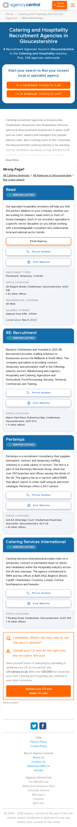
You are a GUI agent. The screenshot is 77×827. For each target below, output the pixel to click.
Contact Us (38, 761)
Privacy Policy (38, 741)
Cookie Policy (38, 746)
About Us (38, 757)
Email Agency (38, 241)
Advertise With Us (38, 766)
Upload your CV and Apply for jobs (38, 691)
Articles (38, 770)
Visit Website (41, 262)
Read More (12, 160)
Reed (11, 190)
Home (9, 14)
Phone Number (41, 251)
